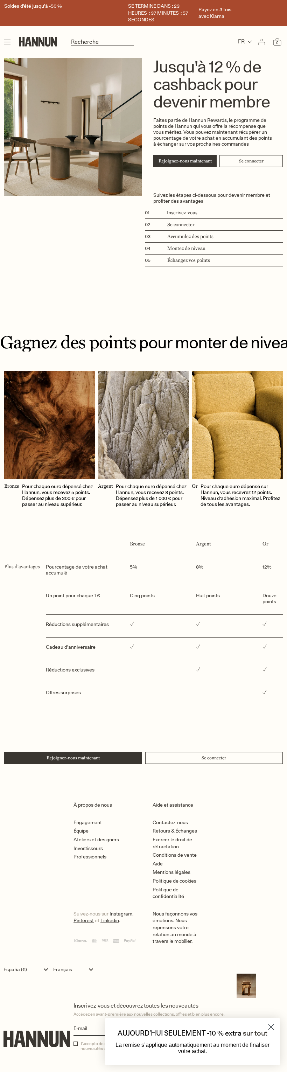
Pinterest (84, 920)
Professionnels (90, 856)
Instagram (121, 914)
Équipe (81, 831)
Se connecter (251, 161)
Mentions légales (171, 872)
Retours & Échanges (175, 831)
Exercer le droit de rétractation (172, 843)
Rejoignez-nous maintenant (185, 161)
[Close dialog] (271, 1027)
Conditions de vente (175, 855)
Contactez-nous (170, 822)
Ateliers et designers (96, 839)
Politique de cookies (174, 881)
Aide (158, 863)
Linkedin (109, 920)
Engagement (88, 822)
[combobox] (27, 969)
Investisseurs (88, 848)
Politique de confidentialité (168, 893)
